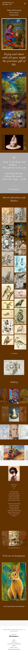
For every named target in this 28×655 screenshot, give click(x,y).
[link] (8, 4)
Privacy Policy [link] (14, 647)
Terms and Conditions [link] (14, 649)
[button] (24, 3)
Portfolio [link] (14, 642)
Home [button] (14, 640)
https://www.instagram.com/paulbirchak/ (14, 606)
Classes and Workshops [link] (14, 644)
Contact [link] (14, 645)
